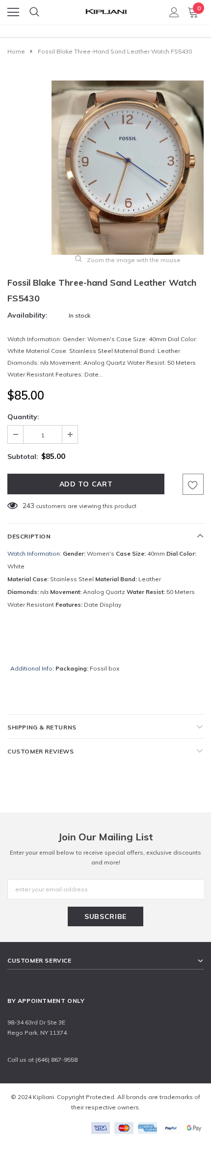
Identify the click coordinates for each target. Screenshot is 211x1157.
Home (16, 51)
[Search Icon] (34, 12)
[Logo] (106, 9)
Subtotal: (22, 456)
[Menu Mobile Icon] (13, 12)
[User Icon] (174, 12)
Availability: (27, 315)
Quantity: (23, 416)
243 (28, 505)
